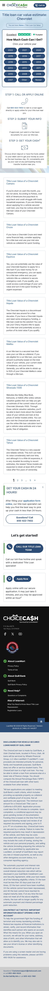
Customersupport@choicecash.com (26, 971)
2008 (38, 74)
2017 (38, 56)
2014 (38, 62)
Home (21, 25)
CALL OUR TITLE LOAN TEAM (28, 548)
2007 (10, 80)
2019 (10, 56)
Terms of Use (13, 670)
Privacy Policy (13, 666)
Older (24, 80)
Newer (38, 80)
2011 (38, 68)
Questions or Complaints (17, 695)
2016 (10, 62)
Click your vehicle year (24, 44)
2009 (24, 74)
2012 (24, 68)
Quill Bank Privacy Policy (17, 684)
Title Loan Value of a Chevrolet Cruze (22, 226)
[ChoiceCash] (20, 618)
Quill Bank (12, 681)
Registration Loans (14, 710)
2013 (10, 68)
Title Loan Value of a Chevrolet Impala (22, 302)
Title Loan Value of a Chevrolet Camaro (22, 182)
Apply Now (22, 578)
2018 (24, 56)
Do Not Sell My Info (10, 976)
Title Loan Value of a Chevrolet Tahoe (22, 441)
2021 (24, 50)
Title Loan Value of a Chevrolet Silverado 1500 (22, 386)
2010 (10, 74)
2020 (38, 50)
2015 (24, 62)
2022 (10, 50)
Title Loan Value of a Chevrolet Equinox (22, 255)
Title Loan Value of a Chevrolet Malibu (22, 342)
